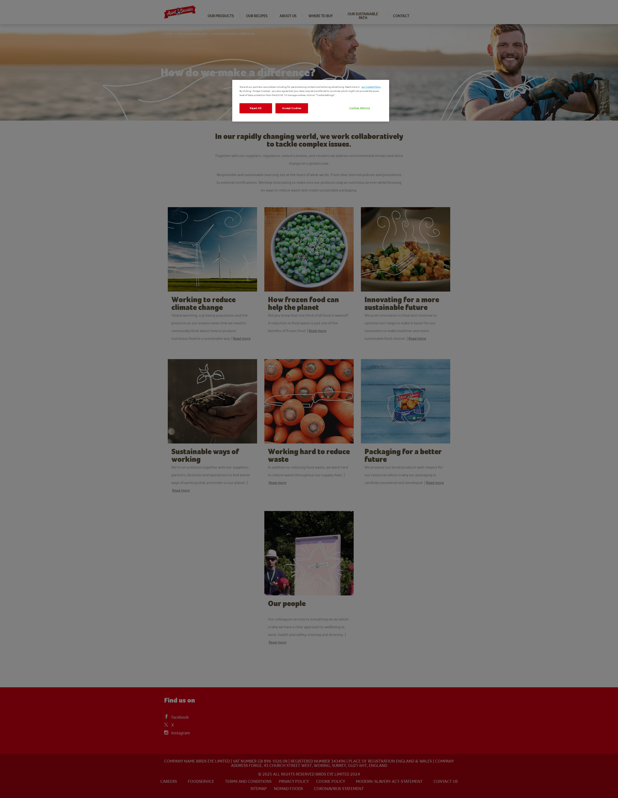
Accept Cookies (291, 108)
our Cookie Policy (371, 87)
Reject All (256, 108)
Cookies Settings (359, 107)
